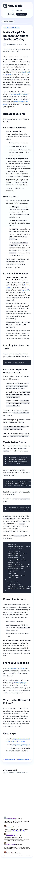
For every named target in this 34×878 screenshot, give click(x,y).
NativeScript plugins (20, 683)
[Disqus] (17, 794)
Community (19, 10)
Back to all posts (8, 21)
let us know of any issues (16, 668)
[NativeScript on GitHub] (9, 14)
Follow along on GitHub (23, 759)
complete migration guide (21, 745)
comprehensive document (19, 94)
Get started (21, 14)
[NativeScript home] (17, 6)
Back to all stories (9, 759)
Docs (13, 10)
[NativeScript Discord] (13, 14)
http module (25, 290)
